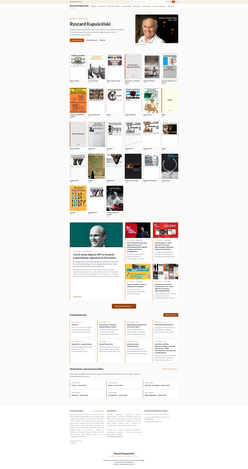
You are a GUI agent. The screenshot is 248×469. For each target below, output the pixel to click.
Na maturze (146, 6)
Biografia (101, 6)
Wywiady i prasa (114, 6)
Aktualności (126, 6)
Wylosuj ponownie (171, 315)
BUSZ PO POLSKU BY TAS (154, 421)
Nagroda (136, 6)
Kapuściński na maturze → (170, 369)
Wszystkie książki (92, 40)
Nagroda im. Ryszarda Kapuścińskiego (157, 414)
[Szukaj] (166, 1)
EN (176, 1)
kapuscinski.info (76, 1)
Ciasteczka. (73, 443)
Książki (93, 6)
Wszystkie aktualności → (124, 306)
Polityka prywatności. (76, 441)
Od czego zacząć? (159, 6)
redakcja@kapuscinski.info (115, 436)
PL (173, 1)
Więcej (171, 6)
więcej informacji (98, 411)
